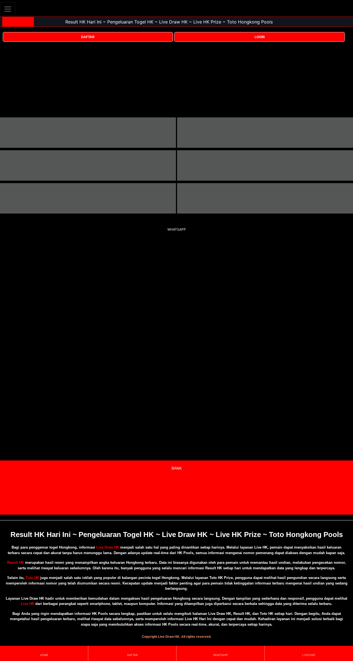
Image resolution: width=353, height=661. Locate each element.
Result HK (15, 562)
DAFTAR (88, 37)
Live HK (27, 604)
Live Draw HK (107, 547)
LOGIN (260, 37)
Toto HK (32, 578)
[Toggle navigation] (7, 9)
